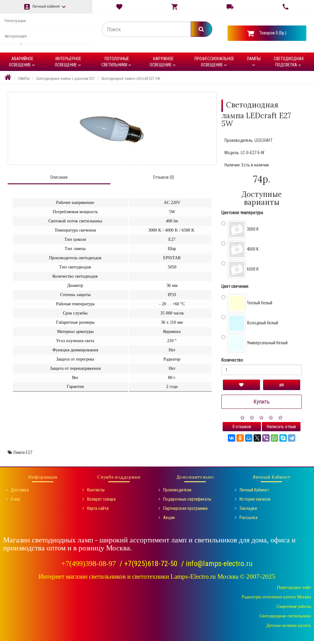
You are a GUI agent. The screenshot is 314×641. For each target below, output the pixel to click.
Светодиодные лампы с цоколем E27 (65, 78)
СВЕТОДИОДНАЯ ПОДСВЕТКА (289, 62)
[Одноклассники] (240, 438)
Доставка (20, 489)
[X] (257, 438)
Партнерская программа (185, 508)
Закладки (248, 508)
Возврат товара (101, 499)
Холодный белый (262, 322)
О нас (16, 499)
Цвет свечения (234, 286)
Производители (177, 489)
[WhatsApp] (274, 438)
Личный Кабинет (254, 489)
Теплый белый (259, 302)
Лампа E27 (22, 452)
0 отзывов (241, 426)
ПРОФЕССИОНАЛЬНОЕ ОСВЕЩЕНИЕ (214, 62)
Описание (59, 177)
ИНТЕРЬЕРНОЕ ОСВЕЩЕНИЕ (68, 62)
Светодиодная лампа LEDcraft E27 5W (130, 78)
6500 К (252, 269)
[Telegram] (291, 438)
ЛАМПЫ (254, 62)
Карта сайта (98, 508)
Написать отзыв (281, 426)
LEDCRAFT (264, 140)
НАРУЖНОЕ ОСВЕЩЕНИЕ (163, 62)
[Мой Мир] (248, 438)
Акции (169, 517)
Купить (262, 401)
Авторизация (16, 36)
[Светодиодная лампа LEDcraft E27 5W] (112, 128)
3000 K (252, 229)
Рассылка (248, 517)
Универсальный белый (267, 342)
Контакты (96, 489)
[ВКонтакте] (231, 438)
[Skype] (283, 438)
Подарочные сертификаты (187, 499)
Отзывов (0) (163, 177)
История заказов (254, 499)
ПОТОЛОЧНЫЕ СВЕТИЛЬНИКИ (116, 62)
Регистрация (15, 20)
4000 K (252, 249)
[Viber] (266, 438)
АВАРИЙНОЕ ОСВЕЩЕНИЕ (22, 62)
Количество (232, 360)
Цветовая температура (242, 212)
